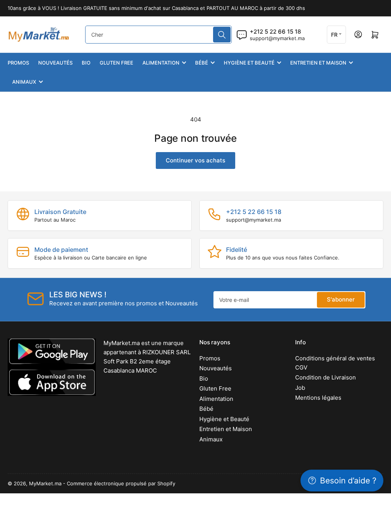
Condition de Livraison (325, 377)
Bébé (201, 63)
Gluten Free (116, 63)
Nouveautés (55, 63)
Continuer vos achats (195, 160)
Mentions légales (318, 397)
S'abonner (341, 299)
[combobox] (158, 35)
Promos (18, 63)
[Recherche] (221, 34)
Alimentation (160, 63)
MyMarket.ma (45, 483)
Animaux (24, 82)
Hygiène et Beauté (249, 63)
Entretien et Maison (318, 63)
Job (300, 387)
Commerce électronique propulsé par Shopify (121, 483)
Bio (86, 63)
